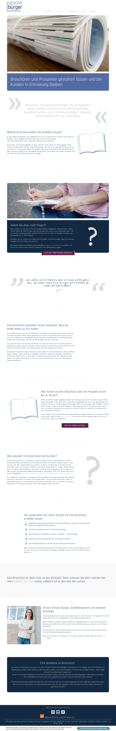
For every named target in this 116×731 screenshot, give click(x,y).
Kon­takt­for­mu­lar (66, 416)
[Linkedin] (105, 11)
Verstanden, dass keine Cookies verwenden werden (93, 728)
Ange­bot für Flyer (24, 581)
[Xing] (107, 11)
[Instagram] (102, 11)
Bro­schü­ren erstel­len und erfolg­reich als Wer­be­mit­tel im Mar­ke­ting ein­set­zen (47, 473)
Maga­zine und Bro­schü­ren (54, 245)
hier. (63, 729)
